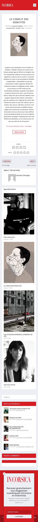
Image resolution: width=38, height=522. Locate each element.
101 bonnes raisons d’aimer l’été (19, 408)
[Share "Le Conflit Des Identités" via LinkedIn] (21, 147)
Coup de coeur (20, 446)
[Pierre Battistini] (19, 213)
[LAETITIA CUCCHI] (19, 361)
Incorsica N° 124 (20, 410)
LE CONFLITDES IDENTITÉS (13, 286)
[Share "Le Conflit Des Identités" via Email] (24, 147)
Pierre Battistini (9, 237)
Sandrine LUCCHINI (15, 417)
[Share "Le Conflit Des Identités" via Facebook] (13, 147)
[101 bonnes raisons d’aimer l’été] (6, 410)
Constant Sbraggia (17, 26)
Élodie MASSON (14, 445)
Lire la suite (19, 132)
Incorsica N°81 (10, 28)
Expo (17, 430)
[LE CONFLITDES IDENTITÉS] (19, 262)
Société (18, 28)
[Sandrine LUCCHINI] (6, 419)
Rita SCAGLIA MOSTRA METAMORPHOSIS (16, 427)
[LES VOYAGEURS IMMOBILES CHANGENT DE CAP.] (19, 311)
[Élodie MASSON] (6, 447)
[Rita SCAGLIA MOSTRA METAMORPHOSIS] (6, 429)
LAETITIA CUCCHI (9, 384)
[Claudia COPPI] (6, 438)
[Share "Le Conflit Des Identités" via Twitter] (17, 147)
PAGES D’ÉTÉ (29, 419)
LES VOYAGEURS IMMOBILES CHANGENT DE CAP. (18, 335)
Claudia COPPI (13, 436)
